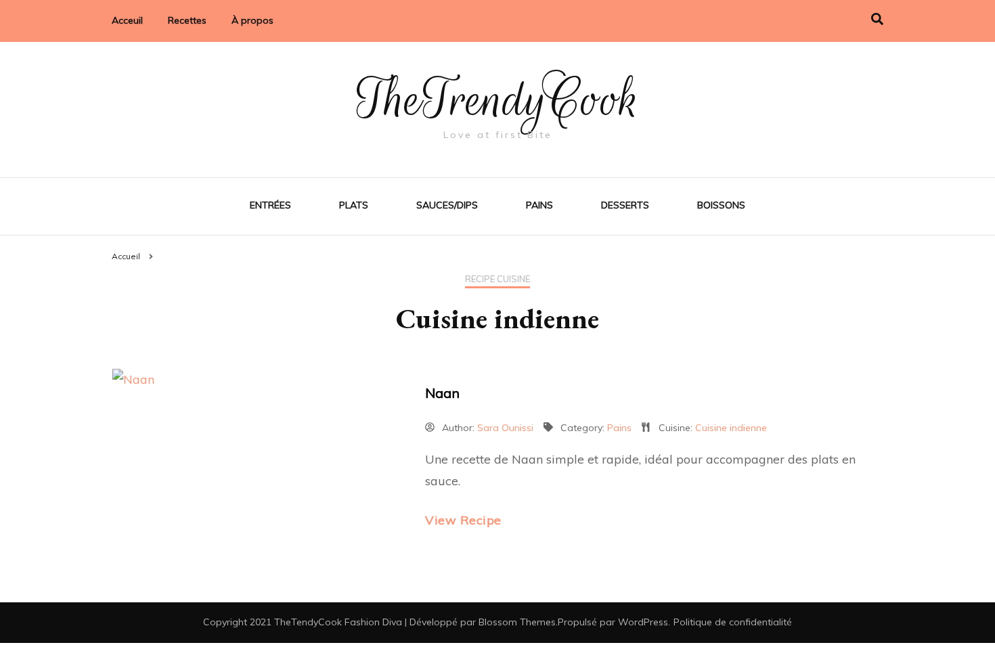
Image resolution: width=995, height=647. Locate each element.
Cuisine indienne (731, 428)
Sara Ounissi (505, 428)
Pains (539, 205)
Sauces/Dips (447, 205)
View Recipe (463, 520)
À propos (252, 20)
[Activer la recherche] (877, 19)
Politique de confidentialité (732, 622)
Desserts (625, 205)
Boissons (721, 205)
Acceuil (127, 20)
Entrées (270, 205)
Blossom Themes (517, 622)
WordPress (643, 622)
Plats (353, 205)
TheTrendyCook (498, 99)
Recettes (187, 20)
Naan (442, 392)
